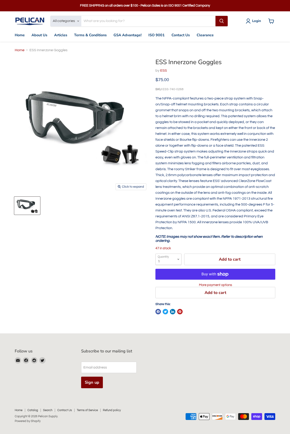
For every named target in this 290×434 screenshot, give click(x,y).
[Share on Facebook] (158, 311)
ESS (163, 70)
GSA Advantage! (128, 35)
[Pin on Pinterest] (180, 311)
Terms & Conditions (90, 35)
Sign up (92, 382)
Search (47, 410)
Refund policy (112, 410)
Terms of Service (87, 410)
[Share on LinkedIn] (172, 311)
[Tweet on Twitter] (165, 311)
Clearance (205, 35)
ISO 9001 (156, 35)
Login (256, 21)
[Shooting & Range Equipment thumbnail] (27, 206)
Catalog (32, 410)
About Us (39, 35)
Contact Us (181, 35)
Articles (60, 35)
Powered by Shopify (28, 421)
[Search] (221, 21)
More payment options (215, 285)
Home (20, 35)
